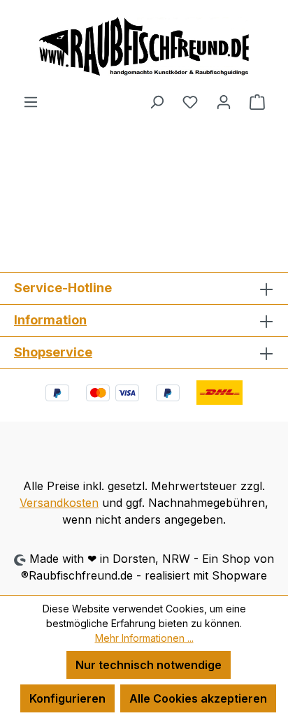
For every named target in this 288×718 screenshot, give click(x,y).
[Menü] (31, 101)
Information (50, 320)
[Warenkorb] (257, 101)
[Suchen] (156, 101)
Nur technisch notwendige (148, 665)
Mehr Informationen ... (144, 638)
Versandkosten (59, 503)
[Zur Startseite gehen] (144, 46)
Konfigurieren (67, 698)
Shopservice (53, 352)
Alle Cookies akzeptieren (198, 698)
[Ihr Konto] (223, 101)
